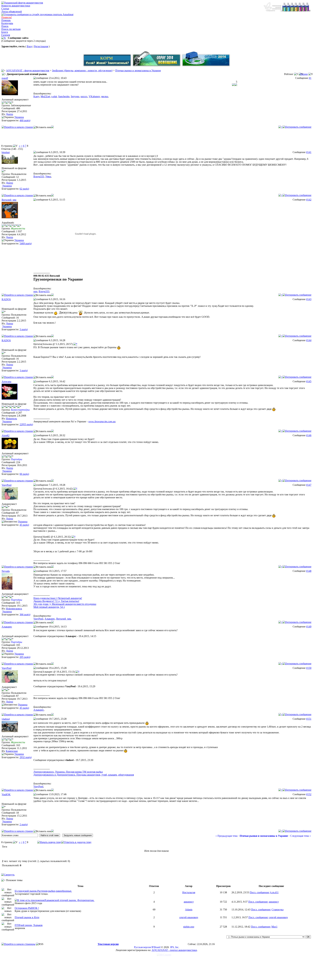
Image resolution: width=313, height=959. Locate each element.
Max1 (274, 926)
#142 (308, 199)
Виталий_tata (9, 199)
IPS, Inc (174, 947)
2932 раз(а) (26, 757)
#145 (308, 381)
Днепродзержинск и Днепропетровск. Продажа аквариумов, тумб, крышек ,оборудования (83, 774)
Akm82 (5, 435)
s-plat (54, 96)
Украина (19, 117)
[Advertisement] (156, 137)
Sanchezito (63, 96)
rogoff (5, 78)
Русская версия (142, 947)
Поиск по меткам (11, 29)
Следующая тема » (300, 835)
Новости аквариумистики (15, 5)
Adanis (188, 909)
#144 (308, 340)
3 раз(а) (24, 329)
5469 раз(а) (26, 243)
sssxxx (84, 96)
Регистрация (41, 46)
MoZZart (45, 96)
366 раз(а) (25, 614)
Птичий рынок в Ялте (27, 917)
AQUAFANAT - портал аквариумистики (174, 950)
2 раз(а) (24, 824)
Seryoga (75, 96)
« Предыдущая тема (227, 835)
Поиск (4, 26)
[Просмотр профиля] (10, 94)
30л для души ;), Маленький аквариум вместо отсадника (64, 604)
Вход (29, 46)
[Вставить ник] (42, 127)
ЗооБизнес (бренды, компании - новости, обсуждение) (82, 70)
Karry (36, 96)
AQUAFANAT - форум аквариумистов (27, 70)
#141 (308, 152)
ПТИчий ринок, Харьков (29, 925)
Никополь (11, 418)
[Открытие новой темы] (49, 842)
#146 (308, 435)
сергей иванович (188, 917)
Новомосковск (14, 608)
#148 (308, 571)
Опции (304, 74)
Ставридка (277, 909)
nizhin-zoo (188, 926)
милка (104, 96)
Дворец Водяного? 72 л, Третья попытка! (56, 601)
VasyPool (6, 485)
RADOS (6, 299)
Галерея (5, 35)
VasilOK (6, 794)
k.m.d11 (274, 892)
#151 (308, 718)
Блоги (4, 32)
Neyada (6, 571)
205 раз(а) (25, 657)
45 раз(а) (24, 524)
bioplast (6, 152)
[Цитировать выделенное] (52, 127)
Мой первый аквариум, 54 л (49, 607)
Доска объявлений (11, 11)
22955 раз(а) (26, 424)
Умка (48, 176)
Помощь (6, 20)
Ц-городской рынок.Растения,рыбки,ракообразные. (43, 891)
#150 (308, 668)
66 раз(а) (24, 474)
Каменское (12, 751)
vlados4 (6, 719)
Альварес (50, 618)
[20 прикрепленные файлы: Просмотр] (30, 900)
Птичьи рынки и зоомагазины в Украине (138, 70)
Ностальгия (188, 892)
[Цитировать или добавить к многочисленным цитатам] (280, 127)
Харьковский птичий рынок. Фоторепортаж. (69, 900)
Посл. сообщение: (260, 892)
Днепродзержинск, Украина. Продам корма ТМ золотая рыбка (68, 771)
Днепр (9, 114)
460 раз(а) (25, 120)
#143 (308, 299)
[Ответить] (297, 127)
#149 (308, 626)
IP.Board (155, 947)
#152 (308, 794)
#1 (310, 78)
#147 (308, 484)
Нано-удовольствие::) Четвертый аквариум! (57, 598)
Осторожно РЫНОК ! (27, 908)
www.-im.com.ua (101, 421)
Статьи (5, 8)
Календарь (7, 23)
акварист (189, 901)
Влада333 (38, 176)
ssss (35, 291)
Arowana (6, 381)
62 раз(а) (24, 188)
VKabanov (94, 96)
